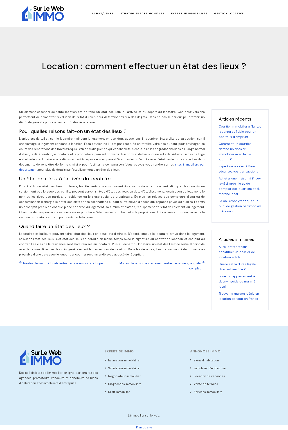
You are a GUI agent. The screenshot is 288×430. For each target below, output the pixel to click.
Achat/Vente (103, 13)
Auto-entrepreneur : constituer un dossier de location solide (237, 252)
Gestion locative (229, 13)
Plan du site (144, 427)
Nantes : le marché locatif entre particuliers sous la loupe (63, 263)
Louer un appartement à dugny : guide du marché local (237, 281)
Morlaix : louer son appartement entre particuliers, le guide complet (160, 265)
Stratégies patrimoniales (142, 13)
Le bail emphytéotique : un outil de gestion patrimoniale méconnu (240, 206)
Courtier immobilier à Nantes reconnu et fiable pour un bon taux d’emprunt (240, 131)
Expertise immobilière (189, 13)
